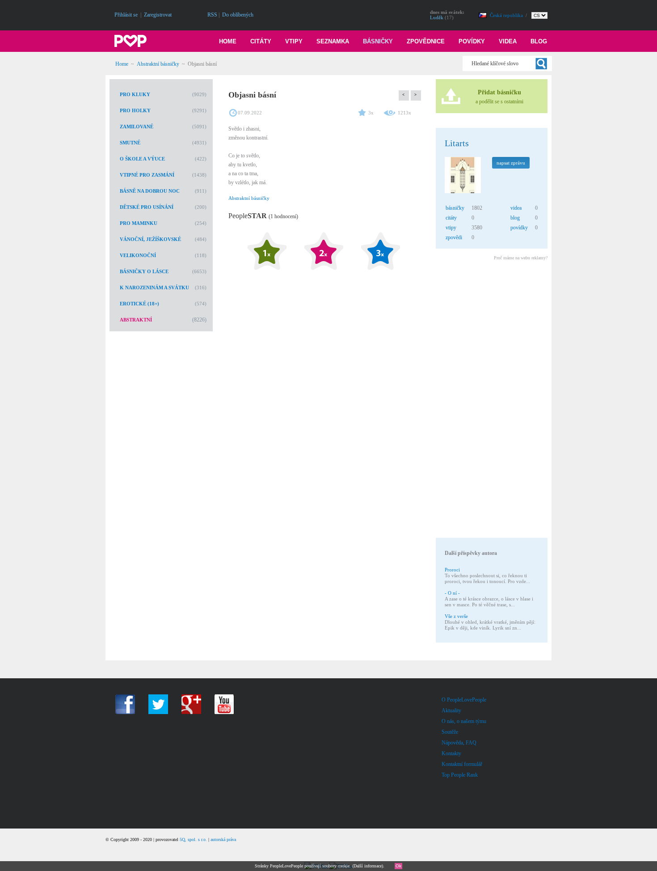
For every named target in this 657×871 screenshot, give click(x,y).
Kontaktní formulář (462, 764)
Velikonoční (138, 255)
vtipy (451, 227)
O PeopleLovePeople (464, 700)
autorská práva (223, 839)
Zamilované (136, 126)
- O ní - (452, 593)
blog (515, 218)
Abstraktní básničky (158, 64)
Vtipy (294, 41)
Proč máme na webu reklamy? (521, 257)
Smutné (130, 142)
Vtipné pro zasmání (147, 175)
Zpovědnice (426, 41)
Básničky (378, 41)
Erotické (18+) (139, 303)
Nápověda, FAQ (459, 743)
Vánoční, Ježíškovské (150, 239)
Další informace (368, 865)
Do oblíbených (237, 15)
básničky (455, 208)
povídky (519, 227)
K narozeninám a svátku (154, 287)
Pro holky (135, 110)
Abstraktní (136, 319)
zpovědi (454, 237)
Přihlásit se (126, 15)
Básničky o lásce (144, 271)
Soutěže (450, 732)
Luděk (436, 17)
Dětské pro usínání (146, 207)
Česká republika (507, 15)
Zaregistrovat (158, 15)
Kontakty (451, 753)
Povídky (472, 41)
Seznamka (332, 41)
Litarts (457, 143)
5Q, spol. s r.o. (193, 839)
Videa (508, 41)
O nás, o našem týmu (464, 721)
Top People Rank (460, 775)
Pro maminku (138, 223)
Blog (539, 41)
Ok (398, 865)
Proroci (452, 569)
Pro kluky (135, 94)
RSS (212, 15)
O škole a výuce (142, 158)
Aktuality (451, 710)
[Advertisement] (491, 400)
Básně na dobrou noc (150, 191)
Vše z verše (456, 616)
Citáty (260, 41)
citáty (451, 218)
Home (227, 41)
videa (516, 208)
